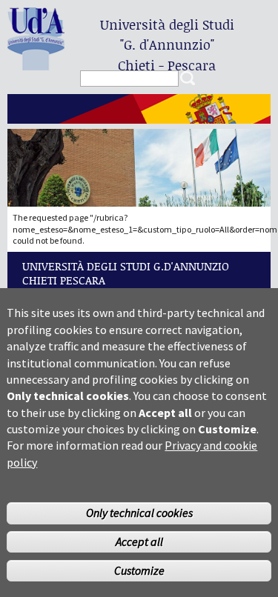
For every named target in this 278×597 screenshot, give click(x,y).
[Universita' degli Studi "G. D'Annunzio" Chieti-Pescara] (35, 64)
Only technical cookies (139, 512)
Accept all (139, 541)
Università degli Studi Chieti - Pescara (167, 45)
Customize (139, 570)
